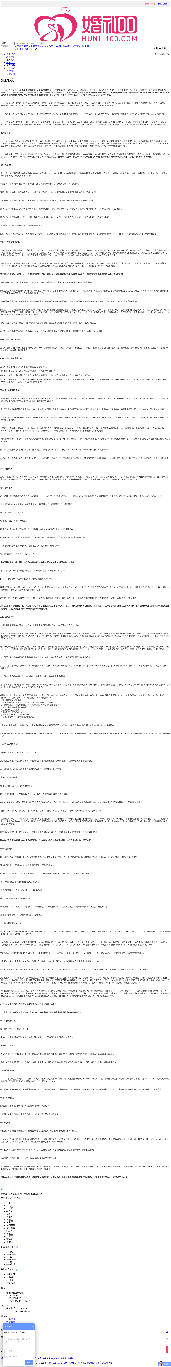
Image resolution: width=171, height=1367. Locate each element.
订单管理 (10, 1319)
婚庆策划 (76, 46)
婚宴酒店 (23, 46)
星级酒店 (32, 46)
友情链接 (10, 74)
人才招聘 (10, 71)
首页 (16, 46)
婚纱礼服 (85, 46)
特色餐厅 (48, 46)
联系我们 (10, 57)
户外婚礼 (57, 46)
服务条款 (10, 60)
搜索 (42, 43)
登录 (147, 4)
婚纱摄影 (67, 46)
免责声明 (10, 65)
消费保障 (10, 1322)
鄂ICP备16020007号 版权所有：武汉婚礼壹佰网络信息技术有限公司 (80, 1363)
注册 (153, 4)
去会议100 (162, 4)
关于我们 (23, 49)
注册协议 (32, 49)
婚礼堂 (40, 46)
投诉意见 (10, 62)
